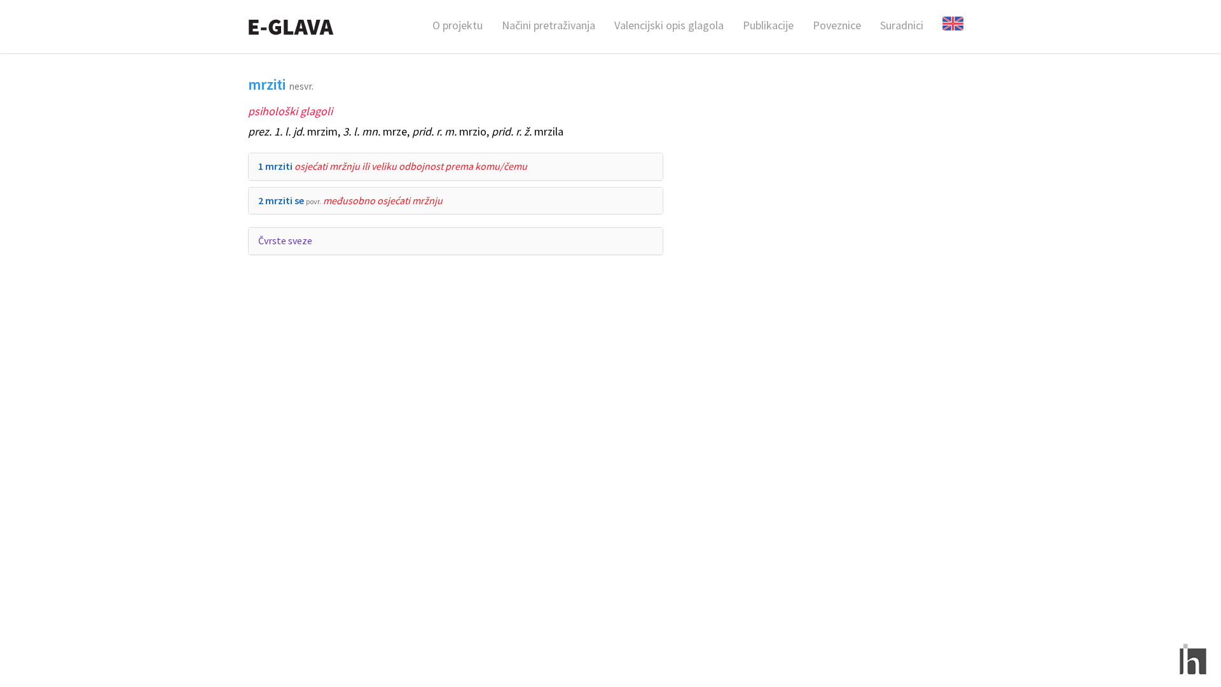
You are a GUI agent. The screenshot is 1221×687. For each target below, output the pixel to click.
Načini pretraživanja (548, 25)
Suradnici (901, 25)
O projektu (457, 25)
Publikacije (768, 25)
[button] (392, 166)
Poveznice (837, 25)
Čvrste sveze (285, 240)
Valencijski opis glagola (669, 25)
